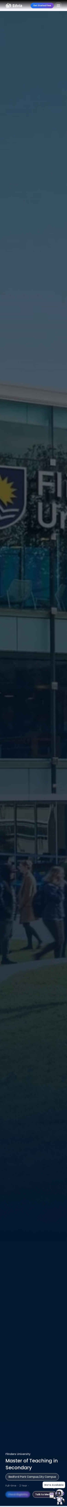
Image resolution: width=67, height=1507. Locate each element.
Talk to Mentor (44, 1494)
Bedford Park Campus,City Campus (32, 1477)
